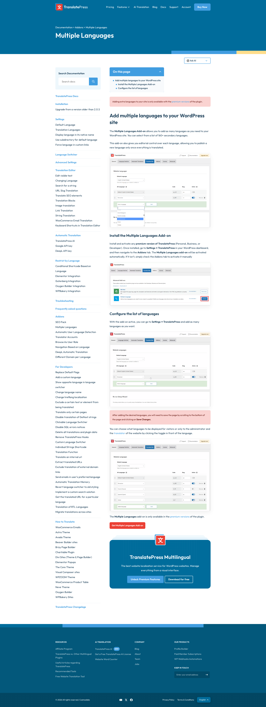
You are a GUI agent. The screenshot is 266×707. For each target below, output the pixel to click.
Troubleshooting (64, 300)
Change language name (68, 392)
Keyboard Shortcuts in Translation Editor (77, 225)
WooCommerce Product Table (72, 582)
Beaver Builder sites (66, 542)
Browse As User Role (66, 342)
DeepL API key (63, 250)
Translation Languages (67, 129)
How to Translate (65, 521)
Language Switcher (66, 154)
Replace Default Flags (67, 372)
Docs (163, 7)
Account (186, 7)
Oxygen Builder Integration (70, 286)
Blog (154, 7)
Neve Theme (62, 587)
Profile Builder (181, 649)
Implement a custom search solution (75, 492)
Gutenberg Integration (67, 281)
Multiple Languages (66, 327)
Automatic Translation (68, 235)
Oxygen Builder (63, 592)
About (138, 654)
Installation (61, 104)
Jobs (137, 664)
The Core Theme (64, 567)
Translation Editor (65, 170)
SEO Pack (60, 322)
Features (122, 7)
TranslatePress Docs (66, 96)
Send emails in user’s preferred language (77, 477)
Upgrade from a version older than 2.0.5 (77, 109)
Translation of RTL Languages (71, 506)
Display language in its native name (74, 134)
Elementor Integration (67, 276)
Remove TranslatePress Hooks (72, 437)
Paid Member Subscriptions (187, 654)
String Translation (65, 215)
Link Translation (64, 210)
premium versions (180, 101)
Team (137, 659)
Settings (59, 119)
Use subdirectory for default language (76, 139)
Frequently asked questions (70, 308)
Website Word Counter (106, 659)
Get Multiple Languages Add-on (127, 525)
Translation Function (66, 452)
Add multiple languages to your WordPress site (138, 80)
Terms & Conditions (185, 700)
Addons (79, 27)
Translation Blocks (65, 200)
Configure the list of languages (133, 88)
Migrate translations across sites (73, 511)
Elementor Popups (65, 562)
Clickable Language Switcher (71, 422)
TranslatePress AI (65, 240)
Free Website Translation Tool (70, 676)
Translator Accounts (66, 337)
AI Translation (141, 7)
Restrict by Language (67, 260)
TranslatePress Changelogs (70, 606)
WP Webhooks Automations (188, 659)
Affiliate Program (63, 649)
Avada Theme (63, 537)
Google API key (63, 245)
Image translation (65, 205)
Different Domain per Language (73, 357)
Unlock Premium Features (145, 579)
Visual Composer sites (67, 572)
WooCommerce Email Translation (73, 220)
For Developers (64, 366)
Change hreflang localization (71, 397)
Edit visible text (63, 175)
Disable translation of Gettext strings (75, 417)
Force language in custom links (72, 144)
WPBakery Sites (64, 597)
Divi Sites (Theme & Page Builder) (73, 557)
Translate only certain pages (71, 412)
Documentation (64, 27)
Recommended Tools (65, 671)
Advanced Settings (65, 162)
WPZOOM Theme (65, 577)
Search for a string (65, 185)
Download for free (178, 579)
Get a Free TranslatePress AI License (113, 654)
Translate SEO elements (68, 195)
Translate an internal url (68, 457)
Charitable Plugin (64, 552)
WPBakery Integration (67, 291)
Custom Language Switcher (70, 442)
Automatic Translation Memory (72, 482)
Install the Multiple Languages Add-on (136, 84)
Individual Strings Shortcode (70, 447)
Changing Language (66, 180)
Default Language (65, 124)
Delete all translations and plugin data (76, 432)
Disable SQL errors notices (70, 427)
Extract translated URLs (68, 462)
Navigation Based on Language (72, 347)
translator (119, 433)
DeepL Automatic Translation (71, 352)
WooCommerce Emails (67, 527)
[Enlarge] (207, 156)
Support (173, 7)
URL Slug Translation (66, 190)
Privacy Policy (168, 700)
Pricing (110, 7)
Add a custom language (68, 377)
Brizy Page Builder (65, 547)
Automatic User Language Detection (75, 332)
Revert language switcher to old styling (76, 487)
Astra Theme (62, 532)
